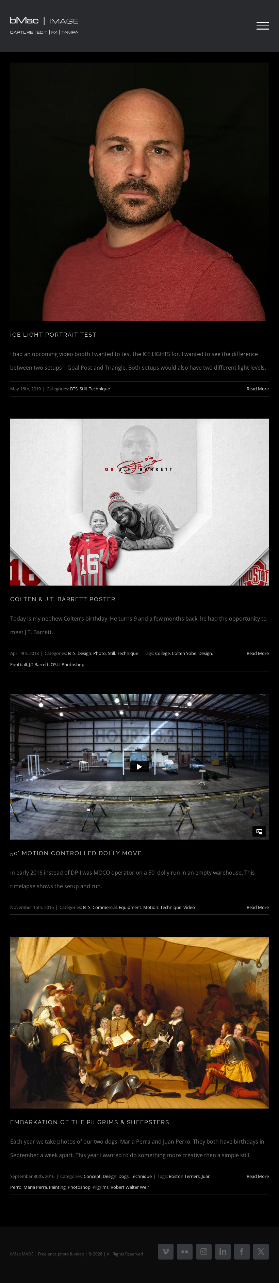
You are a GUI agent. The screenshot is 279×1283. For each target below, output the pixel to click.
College (162, 653)
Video (189, 907)
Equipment (130, 907)
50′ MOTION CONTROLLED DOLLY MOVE (76, 853)
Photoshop (73, 664)
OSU (55, 664)
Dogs (123, 1176)
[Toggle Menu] (263, 26)
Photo (99, 653)
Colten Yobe (184, 653)
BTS (74, 389)
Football (18, 664)
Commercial (105, 907)
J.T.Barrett (39, 664)
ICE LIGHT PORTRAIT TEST (53, 334)
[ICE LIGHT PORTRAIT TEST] (139, 192)
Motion (150, 907)
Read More (258, 389)
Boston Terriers (184, 1176)
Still (83, 389)
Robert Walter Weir (130, 1187)
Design (84, 653)
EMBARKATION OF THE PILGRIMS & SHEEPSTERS (89, 1122)
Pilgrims (101, 1187)
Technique (99, 389)
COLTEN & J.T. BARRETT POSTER (63, 599)
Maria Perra (35, 1187)
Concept (92, 1176)
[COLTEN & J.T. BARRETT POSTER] (139, 502)
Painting (57, 1187)
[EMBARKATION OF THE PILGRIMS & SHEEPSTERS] (139, 1022)
